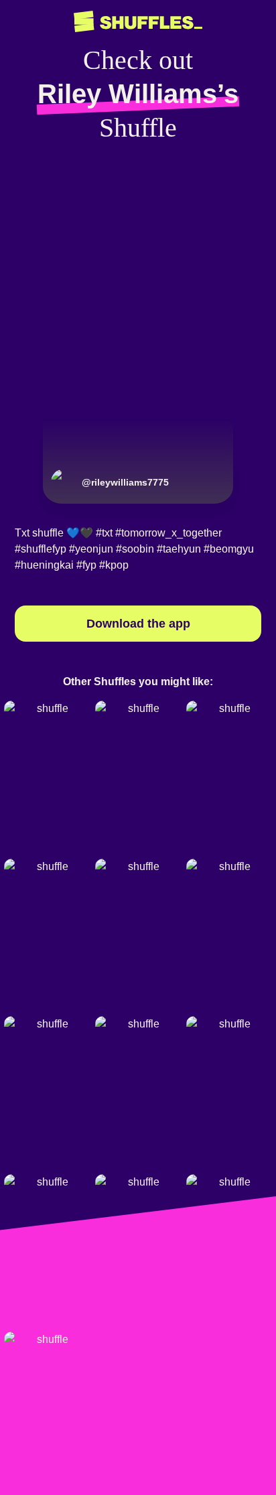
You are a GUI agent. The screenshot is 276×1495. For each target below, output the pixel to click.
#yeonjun (91, 549)
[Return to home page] (138, 22)
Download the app (138, 623)
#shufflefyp (40, 549)
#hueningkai (44, 565)
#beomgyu (229, 549)
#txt (104, 533)
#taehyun (179, 549)
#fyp (86, 565)
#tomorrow (140, 533)
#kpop (114, 565)
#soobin (135, 549)
